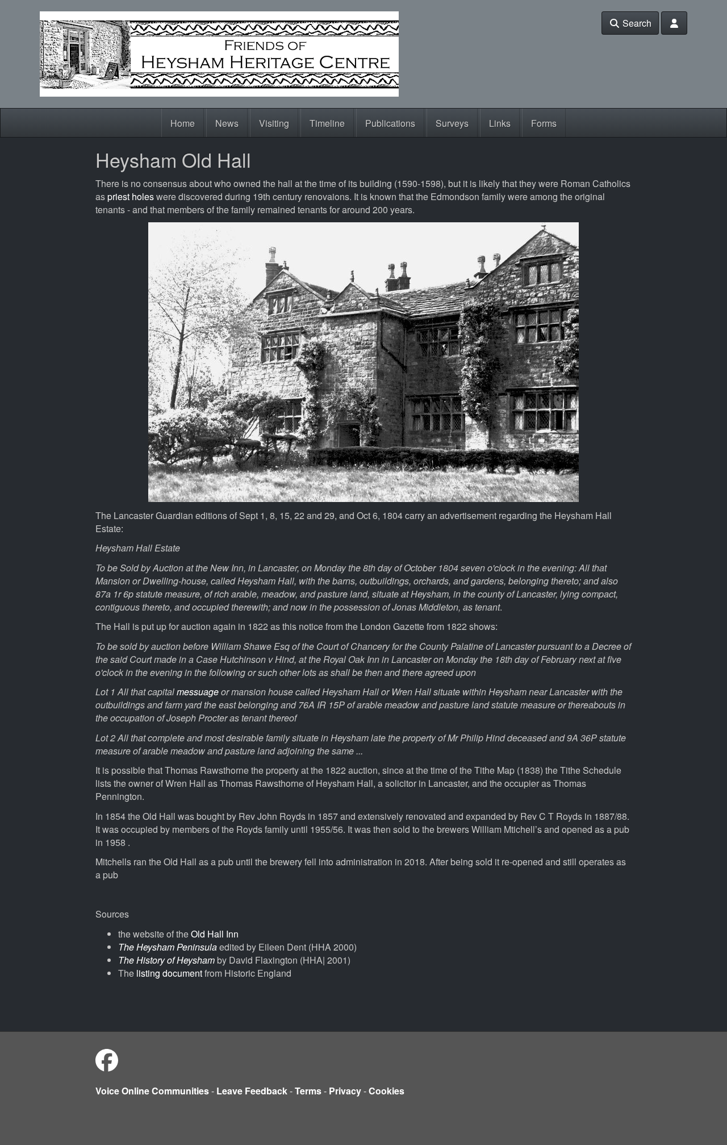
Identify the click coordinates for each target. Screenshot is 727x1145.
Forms (544, 123)
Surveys (452, 123)
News (227, 123)
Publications (390, 123)
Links (500, 123)
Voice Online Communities (152, 1090)
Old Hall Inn (215, 933)
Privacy (345, 1090)
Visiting (274, 123)
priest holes (131, 196)
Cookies (386, 1090)
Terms (308, 1090)
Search (635, 23)
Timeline (327, 123)
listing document (169, 973)
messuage (198, 691)
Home (182, 123)
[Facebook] (106, 1059)
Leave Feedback (251, 1090)
